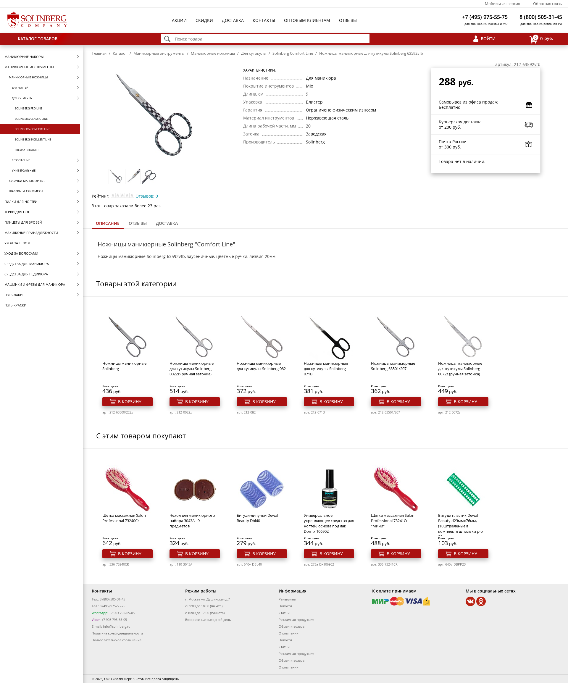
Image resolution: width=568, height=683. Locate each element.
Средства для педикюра (26, 274)
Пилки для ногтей (20, 201)
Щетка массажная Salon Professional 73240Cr (124, 518)
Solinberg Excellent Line (33, 139)
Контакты (264, 20)
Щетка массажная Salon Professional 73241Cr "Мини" (392, 521)
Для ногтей (20, 88)
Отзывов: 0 (146, 196)
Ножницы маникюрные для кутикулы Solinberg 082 (261, 366)
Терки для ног (17, 212)
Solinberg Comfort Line (32, 129)
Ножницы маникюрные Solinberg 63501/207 (393, 366)
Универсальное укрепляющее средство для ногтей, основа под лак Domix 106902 (329, 523)
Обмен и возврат (292, 626)
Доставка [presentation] (167, 223)
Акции (179, 20)
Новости (285, 606)
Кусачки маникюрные (27, 181)
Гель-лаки (13, 295)
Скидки (204, 20)
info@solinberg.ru (116, 626)
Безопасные (21, 160)
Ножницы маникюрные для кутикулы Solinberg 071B (326, 369)
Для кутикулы (22, 98)
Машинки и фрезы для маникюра (34, 284)
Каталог (120, 53)
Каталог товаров (37, 38)
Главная (99, 53)
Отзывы (348, 20)
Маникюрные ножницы (28, 77)
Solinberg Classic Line (31, 119)
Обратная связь (547, 3)
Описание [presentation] (108, 223)
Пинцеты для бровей (23, 222)
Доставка (233, 20)
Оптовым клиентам (307, 20)
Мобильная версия (502, 3)
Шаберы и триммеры (26, 191)
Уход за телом (17, 243)
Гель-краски (15, 305)
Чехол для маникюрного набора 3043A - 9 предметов (192, 521)
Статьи (284, 613)
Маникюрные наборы (23, 56)
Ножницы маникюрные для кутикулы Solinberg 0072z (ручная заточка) (460, 369)
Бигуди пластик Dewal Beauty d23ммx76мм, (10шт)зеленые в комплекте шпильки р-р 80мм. (460, 526)
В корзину (129, 401)
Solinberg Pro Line (28, 108)
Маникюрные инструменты (29, 67)
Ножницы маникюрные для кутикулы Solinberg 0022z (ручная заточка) (192, 369)
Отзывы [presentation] (138, 223)
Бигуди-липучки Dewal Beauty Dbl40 (257, 518)
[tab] (108, 224)
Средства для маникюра (26, 263)
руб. (544, 38)
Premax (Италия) (26, 150)
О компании (288, 633)
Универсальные (24, 170)
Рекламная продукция (296, 619)
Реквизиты (287, 599)
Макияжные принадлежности (31, 232)
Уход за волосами (21, 253)
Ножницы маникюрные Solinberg (124, 366)
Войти (488, 38)
